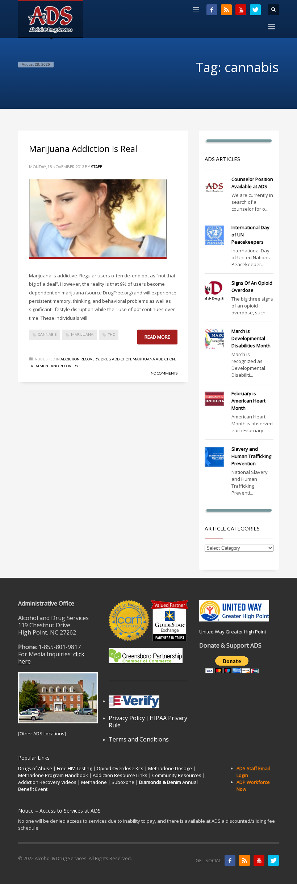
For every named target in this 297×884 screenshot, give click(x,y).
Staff (96, 166)
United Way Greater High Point (232, 631)
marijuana (82, 334)
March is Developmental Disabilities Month (251, 338)
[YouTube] (240, 9)
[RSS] (226, 9)
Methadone (94, 782)
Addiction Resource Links (120, 775)
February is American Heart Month (248, 400)
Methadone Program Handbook (53, 775)
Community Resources (176, 775)
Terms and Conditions (139, 739)
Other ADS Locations (42, 733)
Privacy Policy (127, 718)
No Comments (164, 373)
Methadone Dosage (170, 768)
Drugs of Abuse (35, 768)
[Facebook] (211, 9)
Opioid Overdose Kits (120, 768)
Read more (157, 337)
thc (111, 334)
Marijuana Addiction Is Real (83, 148)
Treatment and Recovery (54, 366)
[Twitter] (255, 9)
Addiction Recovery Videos (47, 782)
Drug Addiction (116, 359)
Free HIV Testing (74, 768)
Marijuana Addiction (154, 359)
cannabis (47, 334)
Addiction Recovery (79, 359)
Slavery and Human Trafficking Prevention (251, 456)
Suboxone (123, 782)
